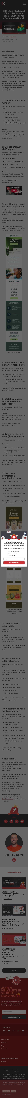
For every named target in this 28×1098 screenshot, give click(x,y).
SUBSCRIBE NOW (14, 563)
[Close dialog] (25, 534)
